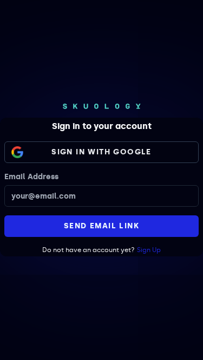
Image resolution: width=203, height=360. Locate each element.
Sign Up (149, 250)
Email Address (31, 176)
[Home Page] (102, 106)
